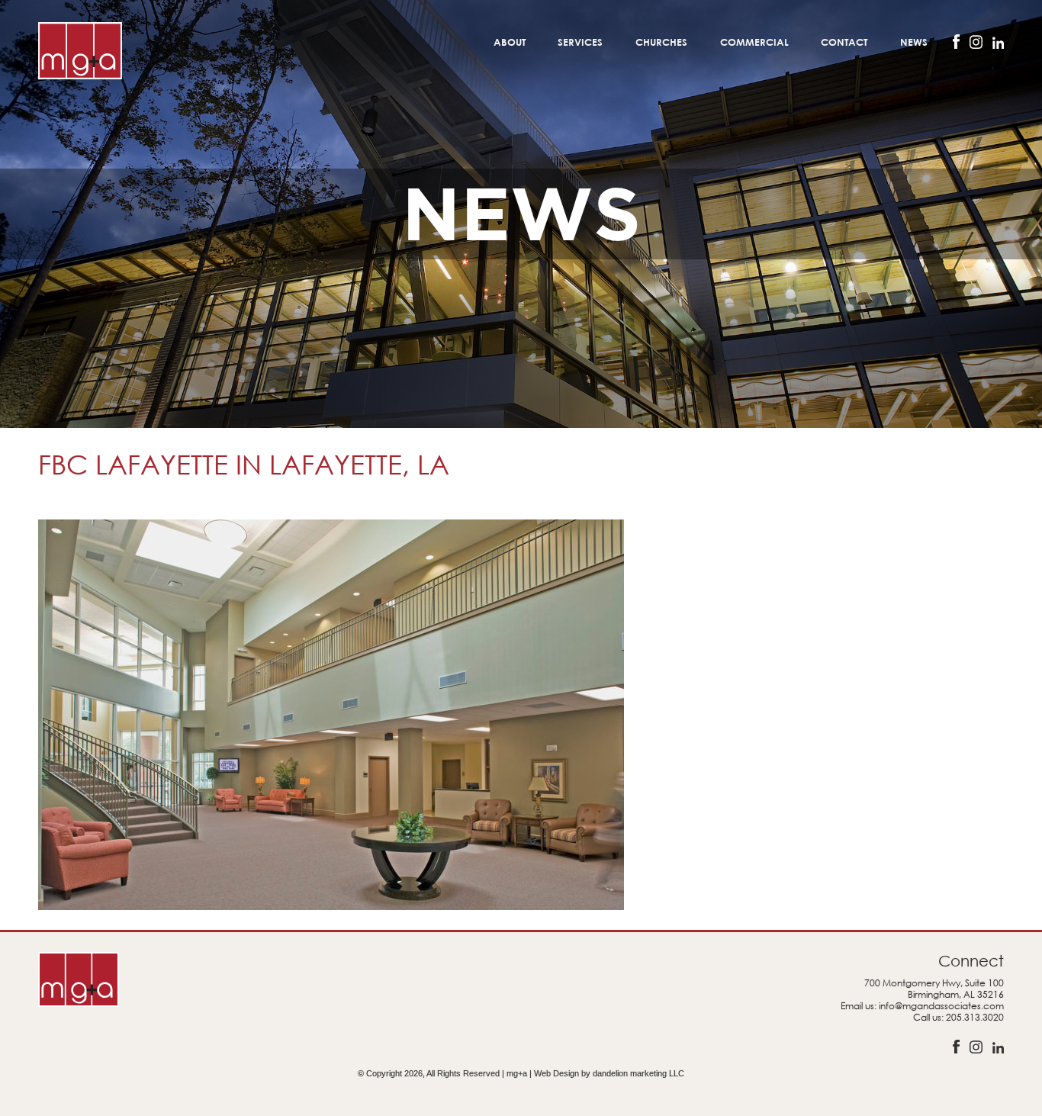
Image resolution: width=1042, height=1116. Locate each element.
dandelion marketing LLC (638, 1073)
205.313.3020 (975, 1017)
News (914, 42)
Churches (661, 42)
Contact (844, 42)
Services (580, 42)
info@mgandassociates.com (941, 1005)
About (510, 42)
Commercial (754, 42)
